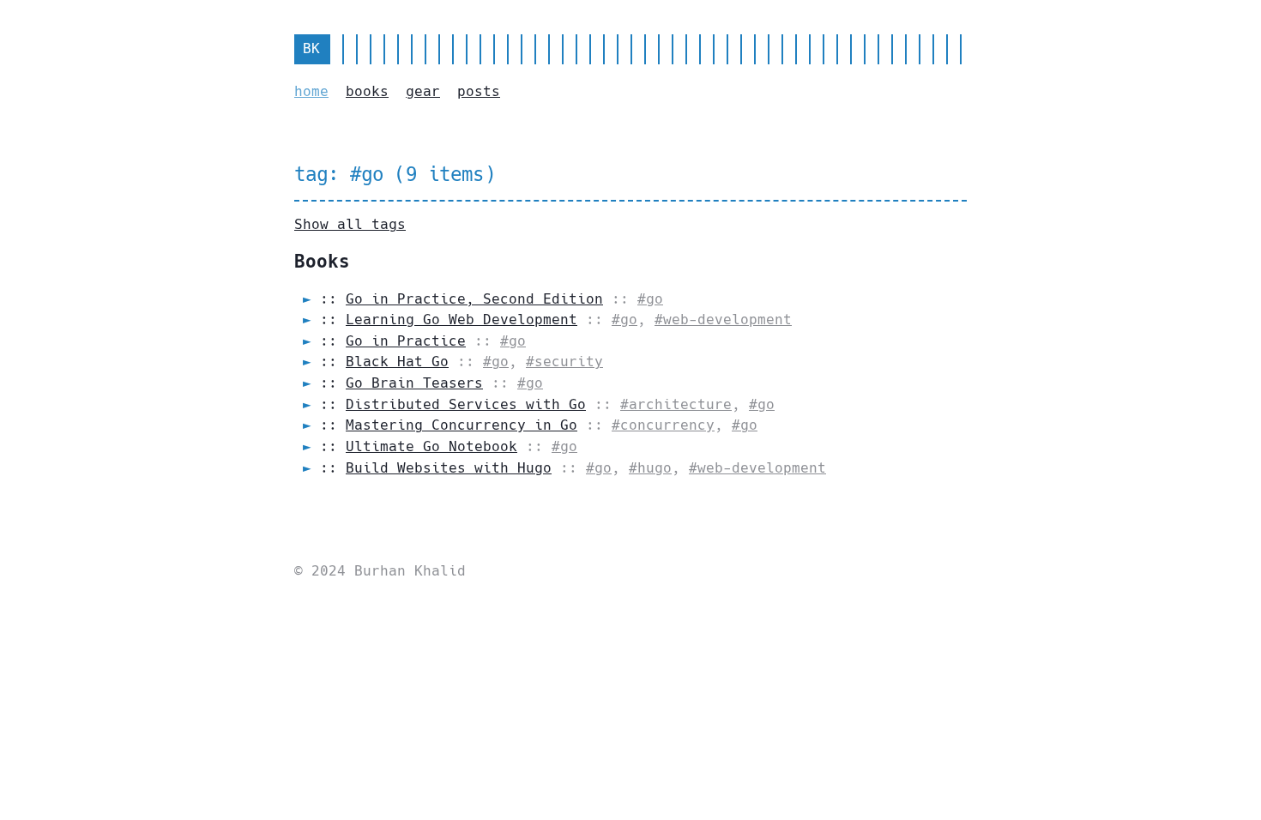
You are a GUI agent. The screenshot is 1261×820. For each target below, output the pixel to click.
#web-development (723, 319)
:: (461, 299)
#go (650, 299)
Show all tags (350, 224)
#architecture (676, 404)
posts (478, 91)
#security (564, 361)
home (311, 91)
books (367, 91)
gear (423, 91)
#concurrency (663, 425)
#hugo (650, 468)
